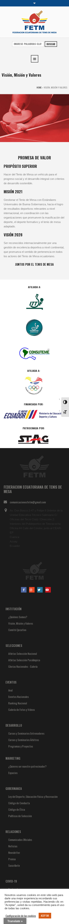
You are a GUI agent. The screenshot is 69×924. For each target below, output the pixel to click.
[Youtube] (48, 590)
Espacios (12, 773)
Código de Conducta (19, 803)
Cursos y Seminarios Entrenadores (26, 733)
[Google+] (32, 590)
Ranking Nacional (17, 703)
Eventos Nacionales (18, 697)
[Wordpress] (40, 590)
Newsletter (14, 852)
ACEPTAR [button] (45, 915)
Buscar (51, 44)
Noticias (12, 846)
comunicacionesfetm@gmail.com (28, 502)
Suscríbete (14, 865)
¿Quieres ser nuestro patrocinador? (27, 766)
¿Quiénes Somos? (17, 617)
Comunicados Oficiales (20, 840)
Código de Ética (16, 809)
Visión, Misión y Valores (20, 623)
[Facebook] (23, 590)
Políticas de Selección (20, 816)
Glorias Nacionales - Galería (23, 666)
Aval (10, 690)
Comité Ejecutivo (17, 630)
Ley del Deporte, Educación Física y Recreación (33, 796)
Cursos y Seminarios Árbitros (23, 740)
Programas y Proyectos (20, 746)
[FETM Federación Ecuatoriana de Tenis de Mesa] (34, 22)
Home (39, 87)
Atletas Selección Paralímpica (24, 660)
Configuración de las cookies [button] (21, 916)
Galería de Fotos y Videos (21, 710)
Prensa (12, 859)
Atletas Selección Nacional (22, 653)
